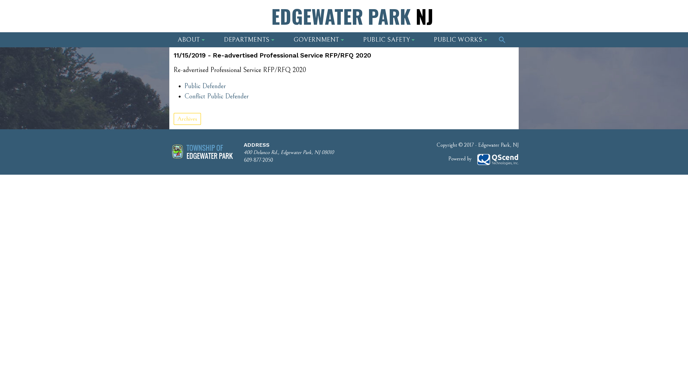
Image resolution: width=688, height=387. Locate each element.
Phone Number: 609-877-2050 (476, 17)
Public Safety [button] (386, 40)
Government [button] (316, 40)
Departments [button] (247, 40)
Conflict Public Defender (216, 96)
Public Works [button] (458, 40)
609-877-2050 (258, 160)
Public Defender (205, 86)
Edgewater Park (352, 16)
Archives (187, 119)
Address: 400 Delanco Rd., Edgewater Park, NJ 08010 (220, 17)
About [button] (189, 40)
